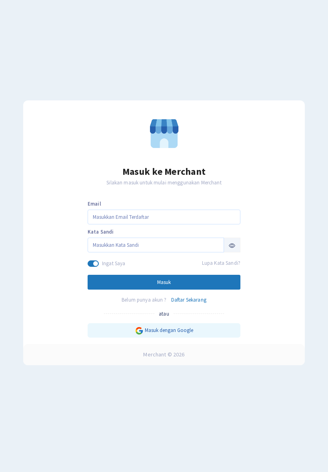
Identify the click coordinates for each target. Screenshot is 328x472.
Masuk (164, 282)
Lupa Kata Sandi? (221, 263)
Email (94, 203)
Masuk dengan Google (168, 330)
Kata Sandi (101, 231)
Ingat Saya (113, 263)
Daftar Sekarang (188, 299)
